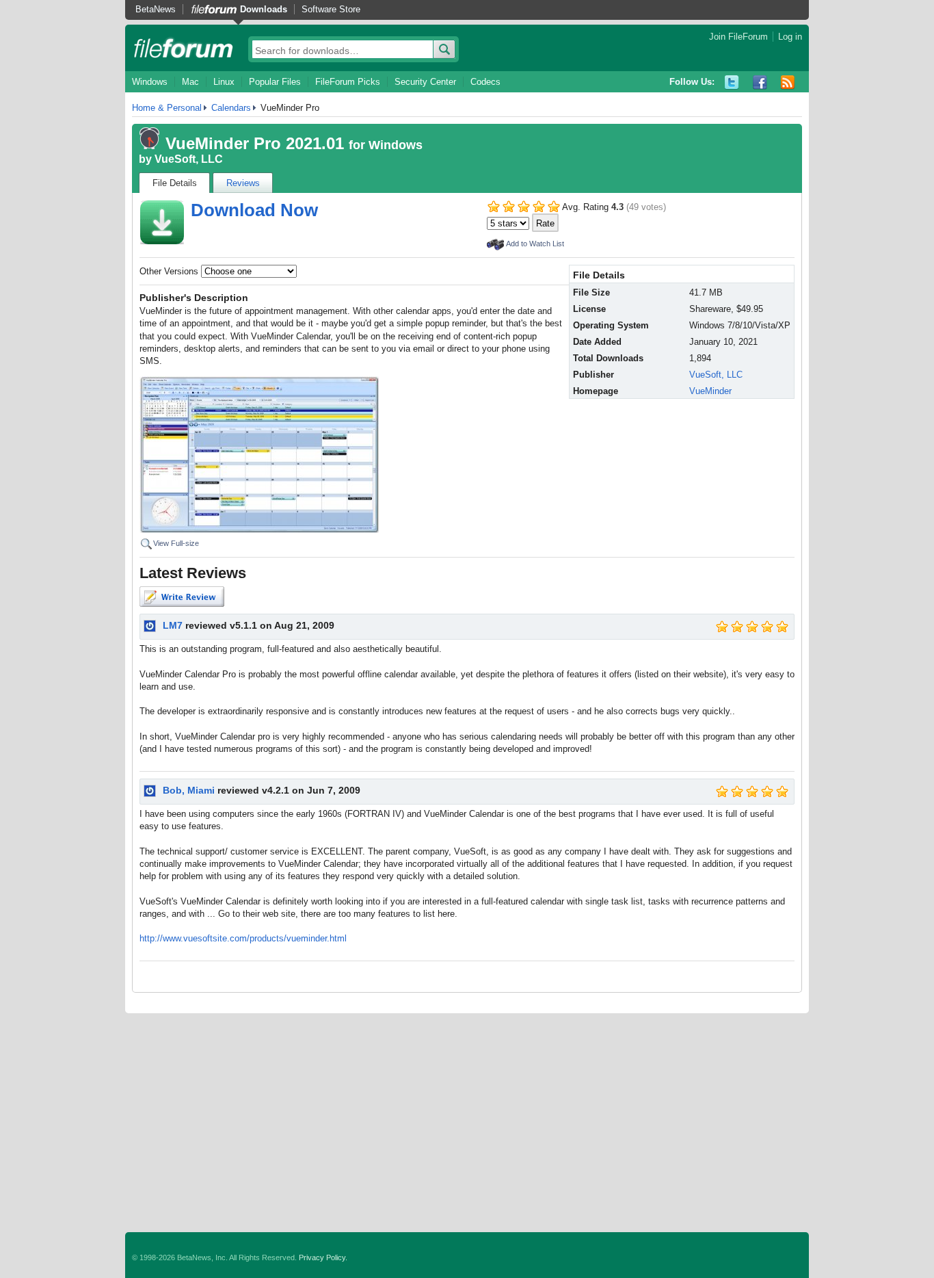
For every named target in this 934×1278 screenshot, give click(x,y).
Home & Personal (167, 108)
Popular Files (275, 82)
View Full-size (176, 543)
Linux (224, 82)
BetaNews (155, 9)
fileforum (183, 48)
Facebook (760, 82)
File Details (174, 183)
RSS (788, 82)
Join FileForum (738, 36)
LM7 (173, 625)
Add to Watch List (535, 243)
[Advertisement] (467, 1122)
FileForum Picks (347, 82)
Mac (190, 82)
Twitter (732, 82)
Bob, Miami (189, 790)
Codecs (485, 82)
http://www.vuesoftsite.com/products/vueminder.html (243, 938)
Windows (150, 82)
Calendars (231, 108)
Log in (790, 36)
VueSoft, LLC (189, 159)
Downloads (263, 9)
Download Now (254, 210)
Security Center (425, 82)
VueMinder (710, 391)
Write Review (181, 596)
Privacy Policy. (323, 1257)
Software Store (331, 9)
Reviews (243, 183)
